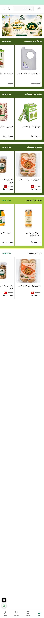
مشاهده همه (6, 41)
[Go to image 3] (20, 33)
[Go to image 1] (25, 33)
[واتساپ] (4, 605)
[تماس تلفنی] (4, 600)
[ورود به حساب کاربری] (9, 8)
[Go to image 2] (22, 33)
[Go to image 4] (18, 33)
